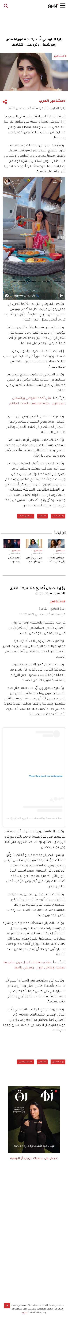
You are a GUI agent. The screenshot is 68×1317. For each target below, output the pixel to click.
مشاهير (42, 516)
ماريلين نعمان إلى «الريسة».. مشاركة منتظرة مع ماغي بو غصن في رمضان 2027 (56, 560)
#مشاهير (60, 551)
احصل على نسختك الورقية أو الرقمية (34, 1158)
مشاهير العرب (26, 516)
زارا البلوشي (58, 516)
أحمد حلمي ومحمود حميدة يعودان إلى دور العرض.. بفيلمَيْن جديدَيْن (12, 560)
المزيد (25, 1313)
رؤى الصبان (58, 1062)
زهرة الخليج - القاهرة (52, 108)
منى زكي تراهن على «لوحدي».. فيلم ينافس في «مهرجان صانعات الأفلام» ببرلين (34, 560)
